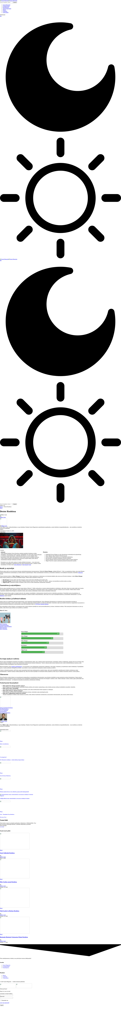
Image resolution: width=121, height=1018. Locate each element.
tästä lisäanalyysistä (26, 564)
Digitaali (2, 795)
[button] (0, 16)
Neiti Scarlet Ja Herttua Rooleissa (9, 911)
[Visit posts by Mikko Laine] (3, 524)
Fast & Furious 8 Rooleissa (5, 775)
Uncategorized (3, 757)
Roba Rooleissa (3, 627)
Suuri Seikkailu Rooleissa (7, 853)
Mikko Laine (3, 517)
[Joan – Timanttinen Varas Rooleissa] (5, 801)
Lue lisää (2, 826)
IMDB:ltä (2, 595)
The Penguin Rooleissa (5, 712)
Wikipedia (80, 572)
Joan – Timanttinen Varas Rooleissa (7, 814)
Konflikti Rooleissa (4, 709)
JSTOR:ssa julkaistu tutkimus (41, 604)
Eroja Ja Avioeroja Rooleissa (6, 707)
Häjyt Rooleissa (3, 624)
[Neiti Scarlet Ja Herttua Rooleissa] (14, 907)
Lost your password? (4, 1002)
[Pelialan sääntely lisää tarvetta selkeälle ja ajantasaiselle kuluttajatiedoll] (5, 779)
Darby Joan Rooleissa (4, 743)
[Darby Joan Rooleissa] (5, 731)
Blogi (1, 508)
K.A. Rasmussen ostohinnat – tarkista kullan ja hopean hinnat (12, 759)
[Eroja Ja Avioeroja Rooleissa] (5, 706)
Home (1, 506)
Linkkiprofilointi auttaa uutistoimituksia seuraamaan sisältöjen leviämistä (14, 798)
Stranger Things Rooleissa (6, 626)
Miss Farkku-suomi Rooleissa (8, 882)
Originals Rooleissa (4, 625)
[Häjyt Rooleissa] (5, 622)
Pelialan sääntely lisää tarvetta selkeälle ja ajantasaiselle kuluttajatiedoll (14, 791)
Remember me (4, 1000)
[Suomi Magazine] (8, 0)
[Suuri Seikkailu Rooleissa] (14, 849)
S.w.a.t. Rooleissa (4, 710)
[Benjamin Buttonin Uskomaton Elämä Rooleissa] (14, 933)
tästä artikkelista (17, 564)
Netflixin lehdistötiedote (16, 666)
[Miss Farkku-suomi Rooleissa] (14, 878)
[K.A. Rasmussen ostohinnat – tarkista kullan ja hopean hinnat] (5, 747)
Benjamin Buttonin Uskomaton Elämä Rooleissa (14, 937)
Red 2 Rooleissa (3, 629)
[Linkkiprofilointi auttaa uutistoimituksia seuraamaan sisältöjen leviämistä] (16, 794)
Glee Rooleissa (3, 711)
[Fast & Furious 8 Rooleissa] (5, 763)
